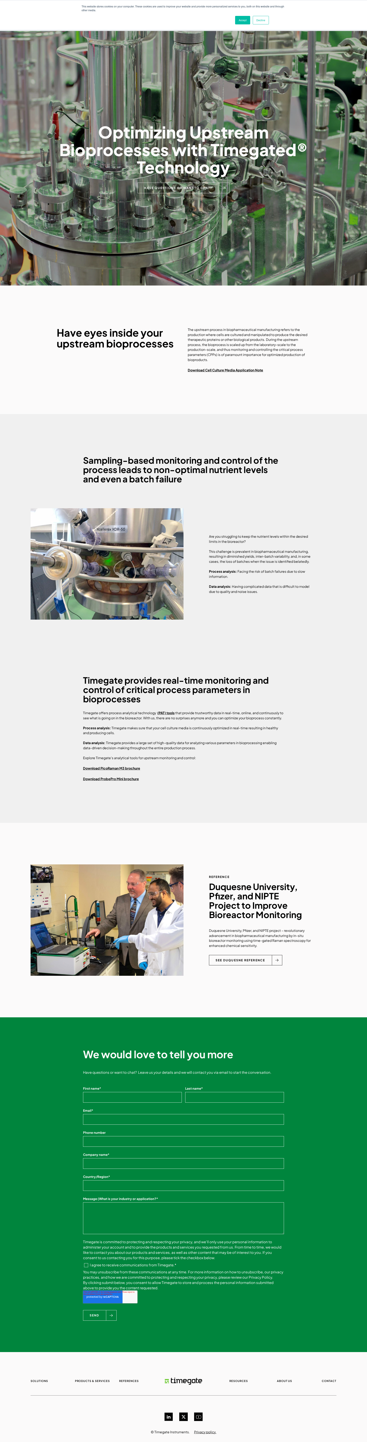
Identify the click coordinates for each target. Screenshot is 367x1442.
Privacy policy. (205, 1432)
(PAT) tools (166, 713)
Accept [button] (243, 20)
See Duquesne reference (240, 960)
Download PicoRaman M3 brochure (111, 768)
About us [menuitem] (284, 1381)
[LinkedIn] (168, 1417)
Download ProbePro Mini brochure (111, 779)
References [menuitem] (129, 1381)
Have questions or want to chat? (178, 188)
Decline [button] (260, 20)
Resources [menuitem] (238, 1381)
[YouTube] (198, 1417)
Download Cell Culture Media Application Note (225, 370)
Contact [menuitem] (329, 1381)
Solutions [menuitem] (39, 1381)
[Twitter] (183, 1417)
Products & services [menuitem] (92, 1381)
